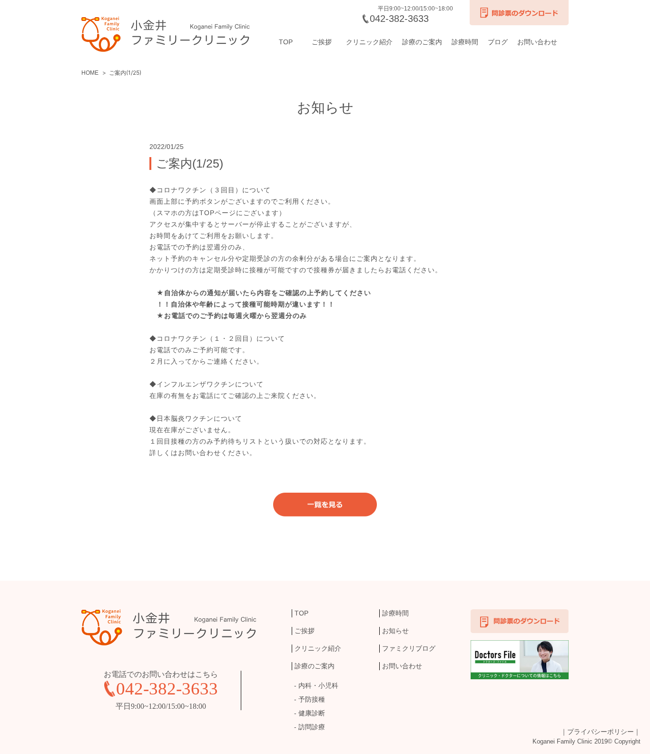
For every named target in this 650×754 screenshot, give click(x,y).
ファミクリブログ (408, 648)
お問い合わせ (537, 42)
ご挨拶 (322, 42)
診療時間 (465, 42)
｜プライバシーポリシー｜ (600, 731)
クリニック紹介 (369, 42)
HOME (89, 72)
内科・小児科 (318, 685)
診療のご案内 (422, 42)
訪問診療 (311, 727)
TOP (286, 42)
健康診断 (311, 713)
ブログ (498, 42)
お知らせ (395, 631)
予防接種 (311, 699)
